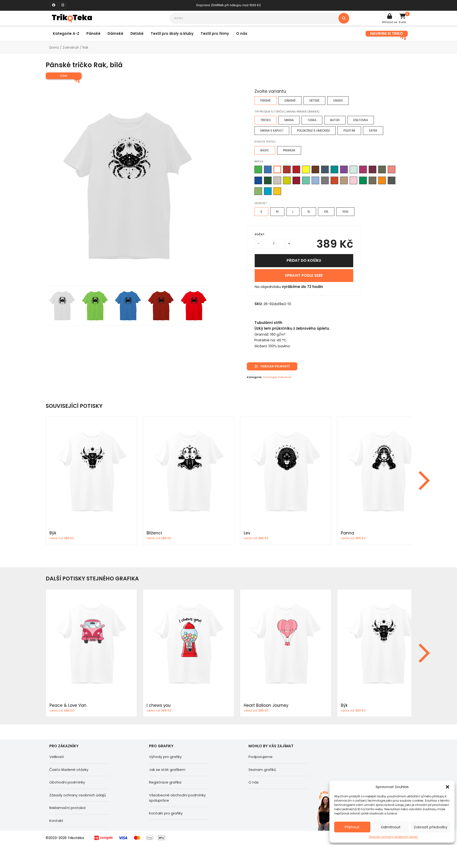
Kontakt (56, 820)
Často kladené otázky (68, 769)
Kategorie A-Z (66, 33)
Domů (54, 47)
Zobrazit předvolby (430, 827)
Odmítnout (391, 827)
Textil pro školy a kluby (172, 33)
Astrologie (270, 377)
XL (308, 212)
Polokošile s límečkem (313, 130)
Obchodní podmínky (67, 782)
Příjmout (352, 827)
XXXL (345, 212)
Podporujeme (260, 756)
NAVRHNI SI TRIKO (386, 33)
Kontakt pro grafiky (166, 813)
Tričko (265, 120)
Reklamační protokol (67, 807)
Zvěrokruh (71, 47)
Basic (264, 150)
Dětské (137, 33)
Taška (312, 120)
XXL (326, 212)
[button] (447, 786)
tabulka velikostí (275, 366)
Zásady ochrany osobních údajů (393, 837)
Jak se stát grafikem (167, 769)
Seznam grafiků (262, 769)
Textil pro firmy (215, 33)
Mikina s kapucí (271, 130)
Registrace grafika (165, 782)
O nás (241, 33)
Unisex (338, 100)
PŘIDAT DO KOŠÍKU (304, 260)
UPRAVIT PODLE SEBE (304, 275)
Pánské (93, 33)
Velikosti (56, 756)
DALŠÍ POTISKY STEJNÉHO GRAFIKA (92, 578)
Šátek (373, 130)
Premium (289, 150)
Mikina (289, 120)
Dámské (115, 33)
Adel (63, 75)
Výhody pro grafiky (165, 756)
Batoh (335, 120)
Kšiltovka (360, 120)
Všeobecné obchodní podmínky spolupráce (177, 798)
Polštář (349, 130)
